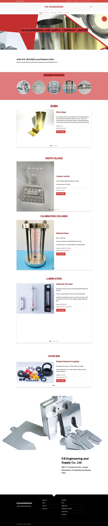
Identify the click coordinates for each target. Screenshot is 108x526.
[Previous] (15, 88)
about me (53, 12)
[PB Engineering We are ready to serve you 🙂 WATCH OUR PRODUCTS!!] (54, 423)
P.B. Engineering (54, 7)
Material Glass (62, 233)
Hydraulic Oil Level (64, 284)
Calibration (61, 250)
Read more (61, 132)
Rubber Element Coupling (67, 361)
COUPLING (63, 375)
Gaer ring (65, 377)
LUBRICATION (63, 304)
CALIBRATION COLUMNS (66, 248)
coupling (60, 377)
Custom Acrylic (63, 176)
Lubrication (69, 306)
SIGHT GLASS (63, 188)
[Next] (93, 88)
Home (40, 12)
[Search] (90, 6)
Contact (60, 12)
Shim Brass (61, 112)
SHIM (62, 126)
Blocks (66, 12)
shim (60, 128)
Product (46, 12)
